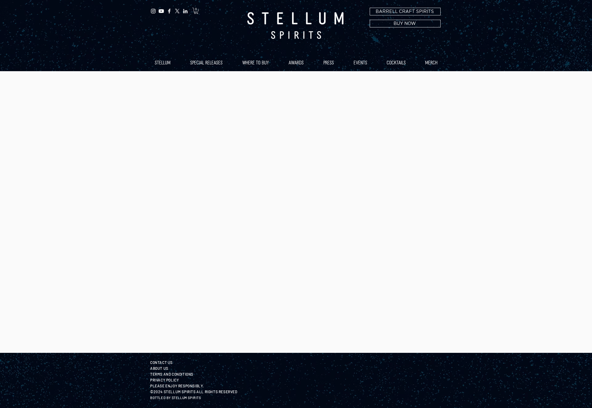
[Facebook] (169, 11)
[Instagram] (153, 11)
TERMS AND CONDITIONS (171, 374)
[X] (177, 11)
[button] (196, 11)
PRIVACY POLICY (164, 380)
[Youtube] (161, 11)
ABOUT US (159, 368)
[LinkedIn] (185, 11)
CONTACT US (161, 362)
